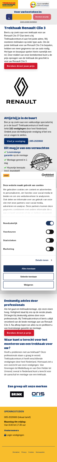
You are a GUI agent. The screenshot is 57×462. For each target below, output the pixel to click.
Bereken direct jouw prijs (21, 66)
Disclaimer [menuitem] (16, 452)
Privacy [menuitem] (24, 452)
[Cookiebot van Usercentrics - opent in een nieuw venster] (42, 175)
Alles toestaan (28, 268)
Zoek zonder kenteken (28, 22)
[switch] (50, 231)
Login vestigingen (15, 435)
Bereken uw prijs (42, 17)
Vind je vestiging (16, 141)
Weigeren (28, 284)
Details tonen (42, 260)
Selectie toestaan (28, 276)
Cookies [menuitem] (31, 452)
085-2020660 (36, 141)
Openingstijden (14, 411)
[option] (17, 394)
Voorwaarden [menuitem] (40, 452)
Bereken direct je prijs (19, 333)
